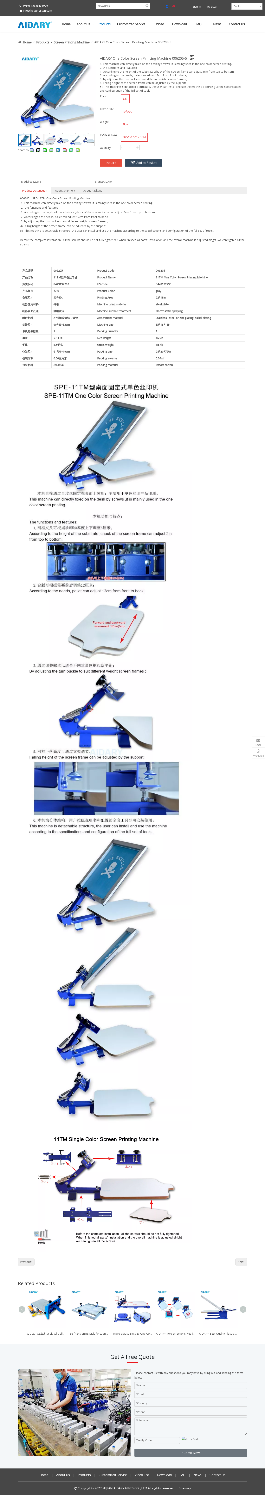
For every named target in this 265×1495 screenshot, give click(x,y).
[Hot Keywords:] (147, 6)
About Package (92, 190)
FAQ (182, 1475)
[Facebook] (167, 6)
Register (212, 6)
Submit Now (191, 1453)
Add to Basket (146, 163)
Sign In (197, 6)
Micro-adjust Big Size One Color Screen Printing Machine (132, 1333)
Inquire (111, 163)
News (197, 1475)
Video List (142, 1475)
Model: (25, 181)
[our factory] (74, 1412)
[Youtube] (174, 6)
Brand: (99, 181)
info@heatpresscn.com (37, 10)
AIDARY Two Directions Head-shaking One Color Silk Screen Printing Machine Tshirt (175, 1333)
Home (44, 1475)
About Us (63, 1475)
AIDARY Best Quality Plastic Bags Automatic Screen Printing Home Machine (218, 1333)
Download (164, 1475)
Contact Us (217, 1475)
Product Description (34, 190)
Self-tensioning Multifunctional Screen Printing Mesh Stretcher (89, 1333)
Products (84, 1475)
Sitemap (185, 1488)
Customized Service (113, 1475)
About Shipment (65, 190)
